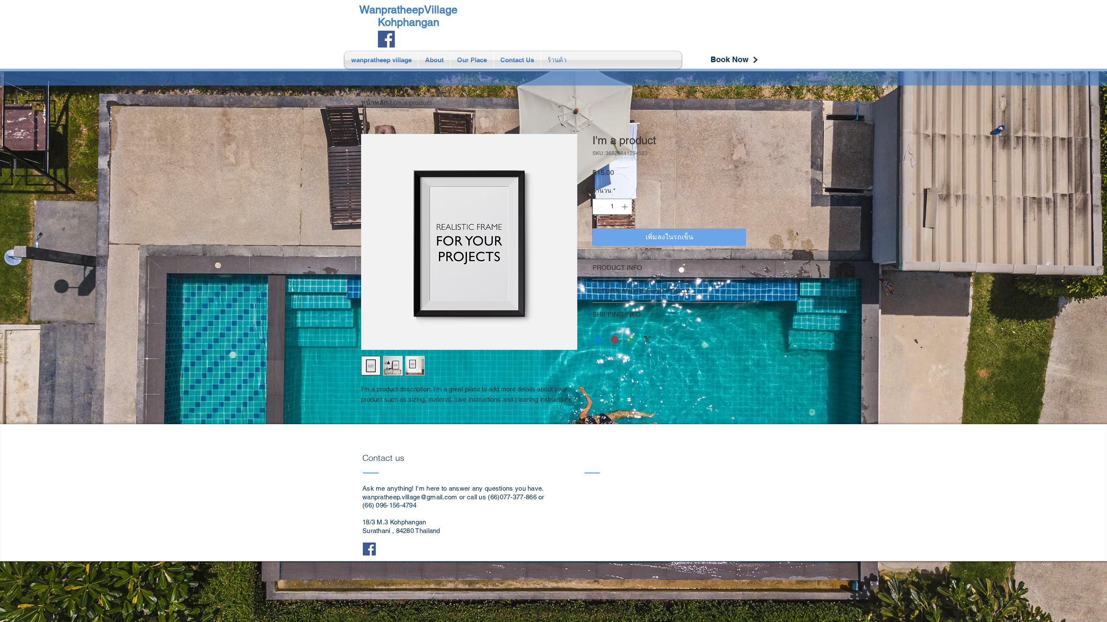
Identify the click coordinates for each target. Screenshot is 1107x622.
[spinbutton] (612, 206)
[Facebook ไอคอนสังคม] (369, 549)
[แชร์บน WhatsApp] (631, 339)
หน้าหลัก (374, 102)
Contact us (384, 457)
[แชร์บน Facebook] (598, 339)
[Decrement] (599, 206)
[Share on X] (647, 339)
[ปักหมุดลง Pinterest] (614, 339)
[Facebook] (386, 39)
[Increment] (625, 206)
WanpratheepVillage (408, 9)
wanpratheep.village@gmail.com (410, 497)
